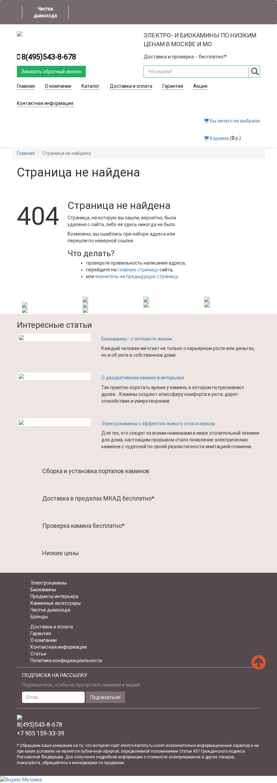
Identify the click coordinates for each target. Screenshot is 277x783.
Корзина (219, 138)
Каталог (90, 86)
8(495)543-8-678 (49, 57)
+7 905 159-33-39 (40, 733)
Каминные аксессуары (55, 603)
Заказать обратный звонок (51, 71)
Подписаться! (105, 697)
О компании (58, 86)
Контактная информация (45, 103)
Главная (26, 86)
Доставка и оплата (131, 86)
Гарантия (172, 86)
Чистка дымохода (45, 12)
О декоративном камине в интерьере (142, 377)
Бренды (39, 616)
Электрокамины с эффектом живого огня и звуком (158, 423)
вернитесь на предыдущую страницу (136, 276)
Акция (200, 86)
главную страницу (138, 269)
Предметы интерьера (54, 596)
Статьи (38, 653)
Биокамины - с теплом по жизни (136, 339)
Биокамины (43, 589)
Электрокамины (48, 583)
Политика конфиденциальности (66, 660)
